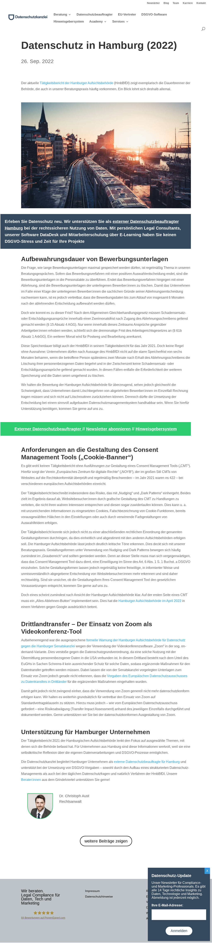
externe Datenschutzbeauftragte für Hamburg (147, 761)
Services (118, 21)
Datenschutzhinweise (99, 896)
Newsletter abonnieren (108, 429)
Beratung (60, 14)
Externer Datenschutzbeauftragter (48, 429)
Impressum (92, 891)
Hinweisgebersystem (69, 21)
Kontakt (201, 3)
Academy (96, 21)
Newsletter (153, 3)
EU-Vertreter (127, 14)
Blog (166, 3)
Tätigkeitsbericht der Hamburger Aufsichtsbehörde (76, 83)
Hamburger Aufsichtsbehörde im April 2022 (149, 601)
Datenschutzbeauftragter (95, 14)
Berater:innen (31, 779)
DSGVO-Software (154, 14)
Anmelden (179, 931)
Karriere (188, 3)
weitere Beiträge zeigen (106, 841)
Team (176, 3)
